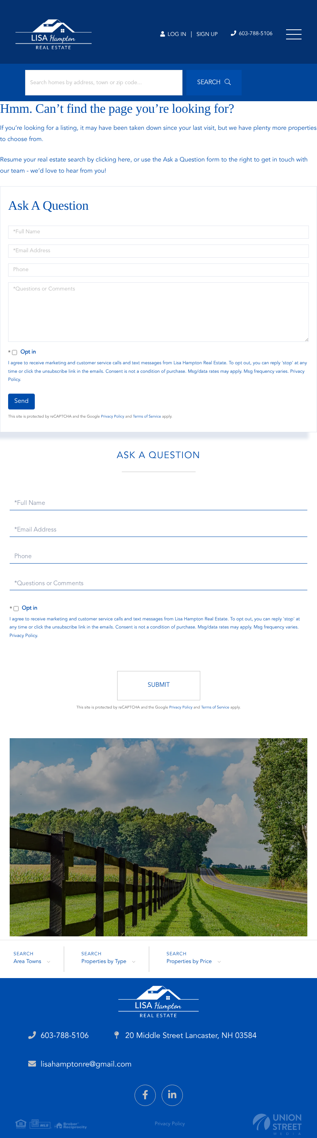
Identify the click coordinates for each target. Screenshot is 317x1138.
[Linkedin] (172, 1095)
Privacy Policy (112, 417)
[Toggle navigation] (294, 34)
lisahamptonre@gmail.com (86, 1064)
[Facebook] (145, 1095)
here (124, 160)
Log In (176, 34)
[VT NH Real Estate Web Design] (277, 1124)
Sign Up (207, 34)
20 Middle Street (190, 1036)
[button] (214, 82)
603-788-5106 (255, 34)
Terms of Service (147, 417)
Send (21, 401)
